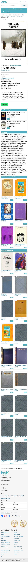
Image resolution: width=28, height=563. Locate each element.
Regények (13, 16)
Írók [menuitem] (3, 11)
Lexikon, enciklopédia (5, 542)
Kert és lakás (17, 540)
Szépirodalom (3, 540)
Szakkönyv (3, 546)
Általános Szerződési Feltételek (17, 495)
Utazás (2, 554)
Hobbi (2, 538)
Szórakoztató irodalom (5, 548)
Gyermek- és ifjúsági (18, 536)
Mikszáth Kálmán (5, 70)
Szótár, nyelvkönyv (18, 548)
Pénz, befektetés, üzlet (5, 544)
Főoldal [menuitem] (4, 9)
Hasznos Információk (5, 495)
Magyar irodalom (5, 16)
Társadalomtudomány (18, 550)
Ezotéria (2, 534)
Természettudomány (5, 552)
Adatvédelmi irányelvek (5, 498)
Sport (15, 544)
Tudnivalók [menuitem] (11, 9)
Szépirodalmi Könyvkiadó (7, 78)
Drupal (2, 513)
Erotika (15, 532)
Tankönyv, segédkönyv (5, 550)
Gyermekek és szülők (5, 536)
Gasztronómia (17, 534)
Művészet (16, 542)
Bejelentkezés (23, 1)
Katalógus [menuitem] (19, 9)
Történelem (16, 552)
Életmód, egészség (5, 532)
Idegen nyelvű (17, 538)
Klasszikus (19, 16)
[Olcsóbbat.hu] (16, 516)
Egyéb (2, 556)
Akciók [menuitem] (8, 11)
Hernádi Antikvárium (5, 512)
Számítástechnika (18, 546)
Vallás (15, 554)
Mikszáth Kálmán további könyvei (10, 176)
